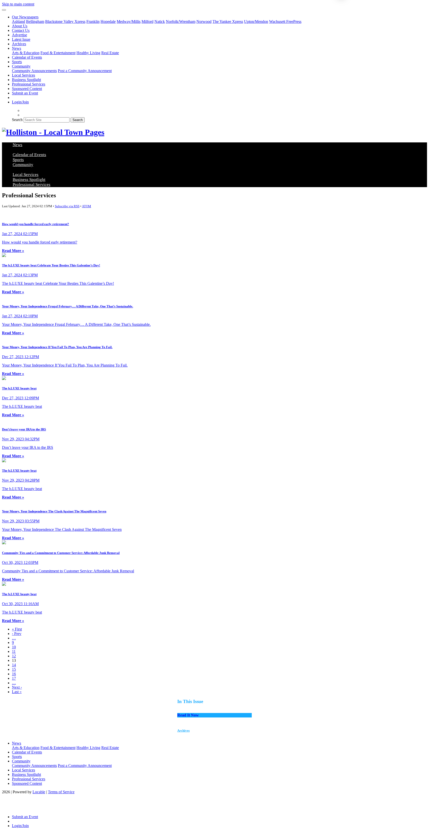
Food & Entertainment (57, 53)
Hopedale (108, 21)
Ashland (18, 21)
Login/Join (20, 102)
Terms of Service (61, 792)
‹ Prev (16, 633)
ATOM (86, 206)
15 (14, 669)
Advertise (19, 35)
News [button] (16, 48)
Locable (39, 792)
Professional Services (28, 84)
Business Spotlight (26, 80)
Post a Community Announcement (85, 71)
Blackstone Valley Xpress (65, 21)
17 (14, 678)
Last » (17, 692)
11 (14, 651)
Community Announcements (34, 71)
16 (14, 674)
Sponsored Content (27, 88)
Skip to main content (18, 4)
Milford (147, 21)
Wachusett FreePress (285, 21)
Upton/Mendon (256, 21)
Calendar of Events (27, 57)
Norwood (204, 21)
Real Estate (110, 53)
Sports (17, 62)
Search (17, 120)
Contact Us (21, 30)
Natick (159, 21)
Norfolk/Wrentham (180, 21)
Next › (17, 687)
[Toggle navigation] (4, 10)
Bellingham (35, 21)
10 (14, 647)
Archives (19, 44)
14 (14, 665)
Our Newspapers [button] (25, 17)
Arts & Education (25, 53)
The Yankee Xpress (228, 21)
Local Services (23, 75)
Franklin (93, 21)
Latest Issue (21, 39)
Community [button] (21, 66)
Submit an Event (25, 93)
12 (14, 656)
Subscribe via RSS (67, 206)
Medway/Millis (129, 21)
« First (17, 629)
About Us (19, 26)
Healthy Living (88, 53)
